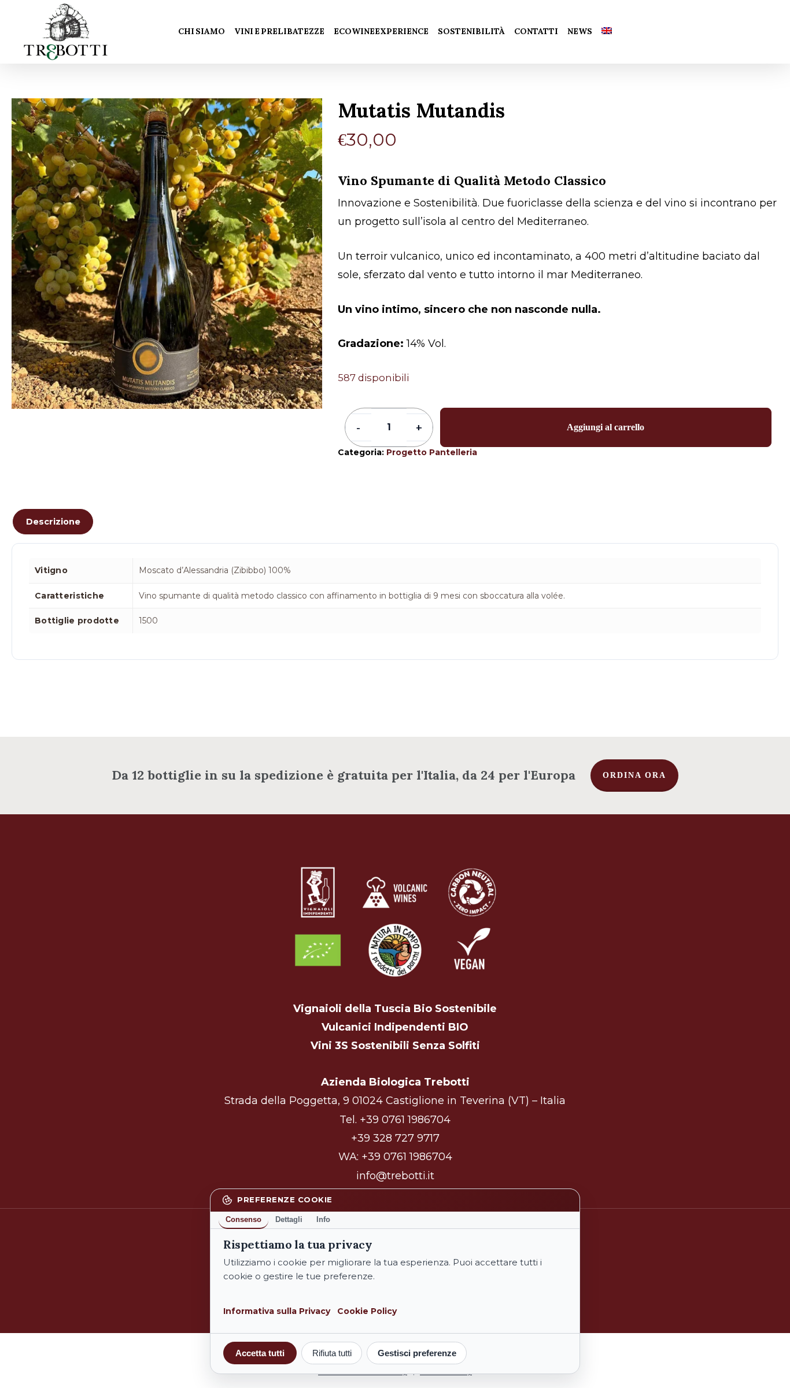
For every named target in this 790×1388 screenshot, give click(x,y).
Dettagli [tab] (288, 1219)
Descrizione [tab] (53, 521)
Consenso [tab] (243, 1219)
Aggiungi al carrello (605, 427)
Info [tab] (323, 1219)
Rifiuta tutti (332, 1353)
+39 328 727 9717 (395, 1138)
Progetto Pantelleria (431, 452)
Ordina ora (634, 775)
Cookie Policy (367, 1311)
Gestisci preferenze (417, 1353)
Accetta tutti (260, 1353)
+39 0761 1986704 (405, 1119)
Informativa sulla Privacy (276, 1311)
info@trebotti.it (395, 1175)
